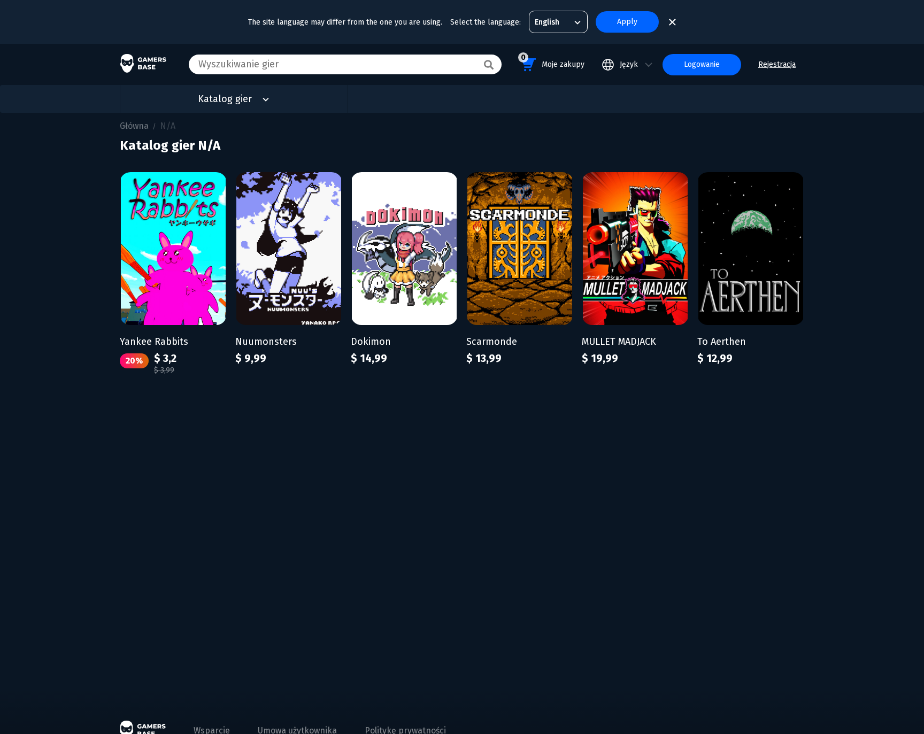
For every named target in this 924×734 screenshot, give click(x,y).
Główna (134, 126)
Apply (627, 21)
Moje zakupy (552, 61)
